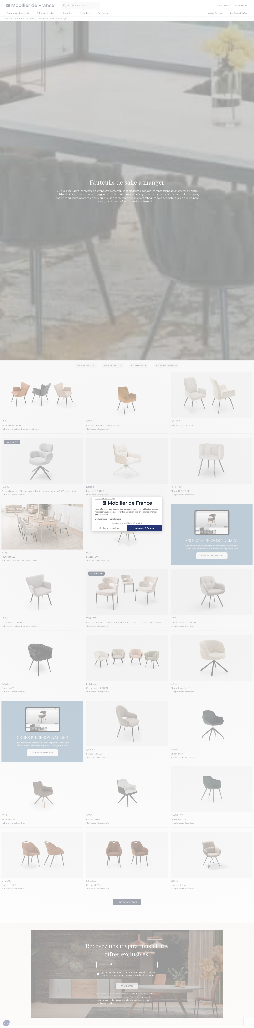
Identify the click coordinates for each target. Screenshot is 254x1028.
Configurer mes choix (109, 528)
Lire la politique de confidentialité (108, 519)
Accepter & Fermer (144, 528)
